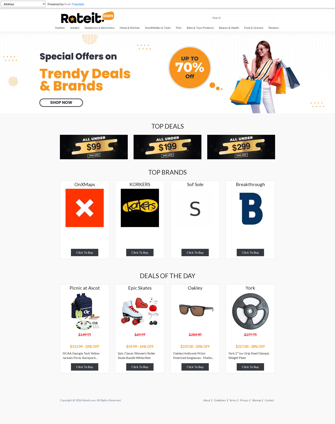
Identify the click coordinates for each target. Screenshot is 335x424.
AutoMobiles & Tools (158, 27)
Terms (233, 400)
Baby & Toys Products (200, 27)
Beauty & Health (229, 27)
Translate (77, 4)
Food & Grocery (253, 27)
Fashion (60, 27)
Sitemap (256, 400)
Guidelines (220, 400)
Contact (269, 400)
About (206, 400)
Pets (179, 27)
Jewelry (74, 27)
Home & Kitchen (130, 27)
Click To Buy (84, 252)
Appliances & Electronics (100, 27)
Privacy (244, 400)
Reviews (274, 27)
